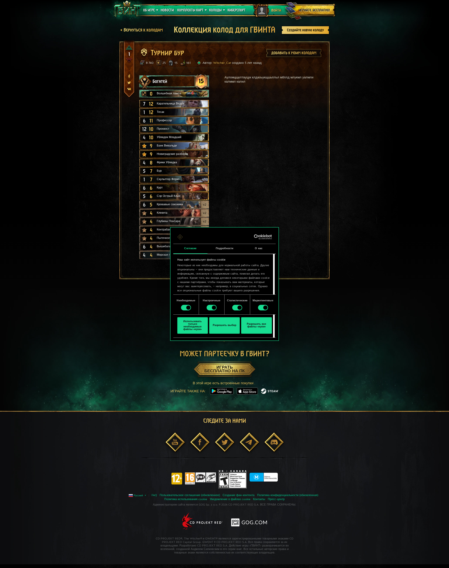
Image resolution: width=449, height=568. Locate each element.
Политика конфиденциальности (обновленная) (287, 495)
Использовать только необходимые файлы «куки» (192, 325)
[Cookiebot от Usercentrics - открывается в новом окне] (256, 237)
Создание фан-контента (238, 495)
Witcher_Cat (222, 63)
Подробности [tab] (224, 248)
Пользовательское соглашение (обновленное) (190, 495)
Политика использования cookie (185, 499)
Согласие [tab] (190, 248)
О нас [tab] (258, 248)
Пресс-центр (276, 499)
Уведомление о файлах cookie (230, 499)
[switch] (212, 307)
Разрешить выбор (224, 325)
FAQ (154, 495)
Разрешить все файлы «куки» (256, 325)
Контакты (259, 499)
